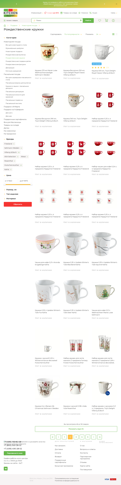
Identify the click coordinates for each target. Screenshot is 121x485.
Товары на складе (70, 13)
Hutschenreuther (13, 165)
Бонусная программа (64, 466)
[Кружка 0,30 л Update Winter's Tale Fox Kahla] (47, 292)
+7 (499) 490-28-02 (13, 449)
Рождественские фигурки (16, 64)
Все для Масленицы (12, 122)
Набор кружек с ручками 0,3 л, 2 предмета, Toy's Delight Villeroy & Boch (104, 408)
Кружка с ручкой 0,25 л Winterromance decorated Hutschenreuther (46, 360)
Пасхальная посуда (12, 74)
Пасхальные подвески (14, 100)
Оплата (58, 453)
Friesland (9, 144)
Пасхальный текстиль (14, 103)
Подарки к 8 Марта (12, 107)
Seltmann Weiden (13, 148)
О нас (82, 446)
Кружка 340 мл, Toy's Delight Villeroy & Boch (75, 120)
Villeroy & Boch (11, 152)
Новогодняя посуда (12, 42)
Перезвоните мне (14, 453)
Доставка (59, 449)
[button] (16, 4)
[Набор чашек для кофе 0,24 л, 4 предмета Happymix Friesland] (104, 148)
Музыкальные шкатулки (15, 48)
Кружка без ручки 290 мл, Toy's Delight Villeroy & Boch (46, 120)
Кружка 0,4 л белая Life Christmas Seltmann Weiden (47, 407)
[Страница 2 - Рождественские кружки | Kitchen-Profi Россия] (17, 13)
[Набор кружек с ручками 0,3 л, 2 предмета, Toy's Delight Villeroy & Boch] (104, 388)
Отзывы (83, 462)
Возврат (58, 457)
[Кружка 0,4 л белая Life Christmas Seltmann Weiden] (47, 388)
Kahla (7, 169)
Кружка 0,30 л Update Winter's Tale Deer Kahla (76, 311)
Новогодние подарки (14, 51)
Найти (88, 20)
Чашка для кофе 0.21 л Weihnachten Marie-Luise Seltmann (102, 312)
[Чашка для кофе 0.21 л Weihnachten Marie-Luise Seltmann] (104, 292)
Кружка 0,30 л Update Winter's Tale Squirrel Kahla (104, 263)
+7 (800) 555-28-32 (12, 445)
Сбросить (18, 204)
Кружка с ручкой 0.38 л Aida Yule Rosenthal (75, 407)
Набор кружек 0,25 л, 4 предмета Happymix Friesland (104, 120)
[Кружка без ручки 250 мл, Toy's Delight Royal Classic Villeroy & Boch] (76, 52)
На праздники (10, 134)
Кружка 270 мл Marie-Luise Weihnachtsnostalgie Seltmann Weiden (46, 72)
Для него (9, 113)
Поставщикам (86, 470)
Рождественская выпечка (16, 55)
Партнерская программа (85, 458)
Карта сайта (85, 466)
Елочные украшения (13, 71)
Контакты (84, 453)
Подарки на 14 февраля (14, 110)
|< (52, 437)
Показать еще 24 (76, 429)
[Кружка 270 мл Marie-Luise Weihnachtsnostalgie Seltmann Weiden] (47, 52)
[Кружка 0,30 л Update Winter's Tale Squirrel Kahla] (104, 244)
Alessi (24, 156)
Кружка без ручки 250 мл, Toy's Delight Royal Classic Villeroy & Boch (74, 72)
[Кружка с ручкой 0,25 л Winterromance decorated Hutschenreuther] (47, 340)
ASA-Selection (11, 156)
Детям (6, 128)
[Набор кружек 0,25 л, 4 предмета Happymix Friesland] (104, 100)
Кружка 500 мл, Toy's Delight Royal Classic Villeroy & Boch (104, 72)
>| (99, 437)
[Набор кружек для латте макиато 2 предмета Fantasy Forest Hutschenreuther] (76, 340)
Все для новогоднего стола (16, 45)
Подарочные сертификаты (15, 119)
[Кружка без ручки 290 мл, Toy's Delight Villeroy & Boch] (47, 100)
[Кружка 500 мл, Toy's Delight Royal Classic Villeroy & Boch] (104, 52)
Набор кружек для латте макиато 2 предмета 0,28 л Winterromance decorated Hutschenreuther (103, 360)
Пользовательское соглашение (67, 478)
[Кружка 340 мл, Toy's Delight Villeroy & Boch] (76, 100)
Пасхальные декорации (15, 91)
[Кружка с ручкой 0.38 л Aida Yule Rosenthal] (76, 388)
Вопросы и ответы (88, 449)
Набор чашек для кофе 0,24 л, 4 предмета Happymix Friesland (104, 169)
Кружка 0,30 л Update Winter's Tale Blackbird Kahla (76, 263)
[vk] (6, 469)
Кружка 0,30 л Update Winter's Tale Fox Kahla (47, 311)
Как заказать (60, 446)
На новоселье (10, 131)
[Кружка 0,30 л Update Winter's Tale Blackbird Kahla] (76, 244)
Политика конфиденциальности (67, 481)
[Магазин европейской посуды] (6, 25)
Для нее (9, 116)
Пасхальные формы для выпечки (18, 83)
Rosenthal (9, 161)
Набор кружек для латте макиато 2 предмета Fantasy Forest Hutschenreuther (75, 360)
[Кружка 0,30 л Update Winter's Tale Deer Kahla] (76, 292)
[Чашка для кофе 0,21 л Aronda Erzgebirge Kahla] (47, 244)
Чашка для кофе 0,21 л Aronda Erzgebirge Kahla (47, 263)
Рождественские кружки (15, 58)
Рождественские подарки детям (18, 61)
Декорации (10, 68)
